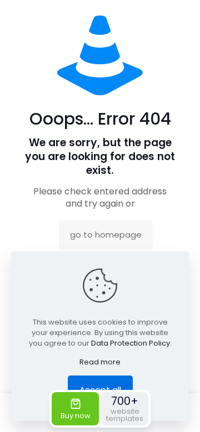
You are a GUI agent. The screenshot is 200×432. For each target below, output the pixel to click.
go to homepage (106, 234)
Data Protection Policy (130, 343)
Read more (100, 362)
